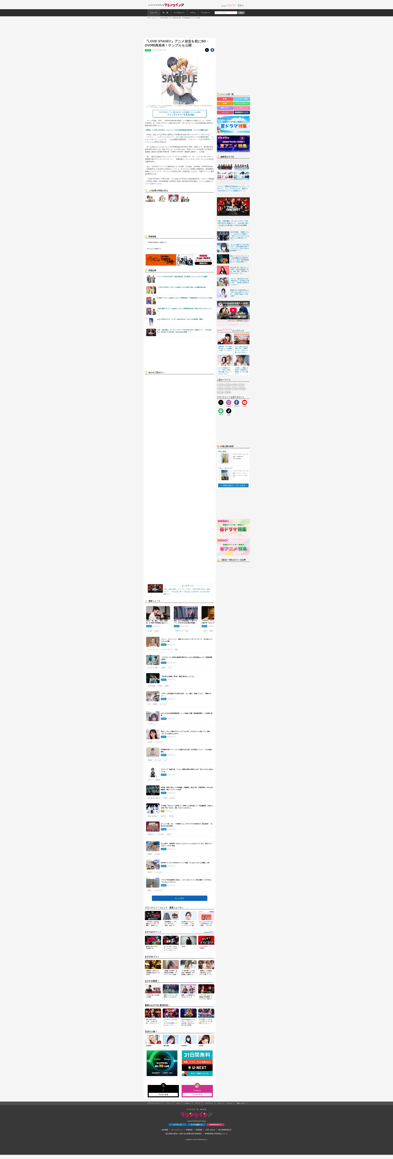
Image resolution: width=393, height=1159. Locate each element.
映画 (225, 99)
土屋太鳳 (220, 392)
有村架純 (220, 388)
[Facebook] (236, 402)
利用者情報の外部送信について (216, 1134)
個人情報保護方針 (225, 1130)
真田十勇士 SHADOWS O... (154, 798)
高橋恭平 (150, 854)
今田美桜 (163, 667)
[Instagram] (228, 402)
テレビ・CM (163, 704)
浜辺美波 (228, 385)
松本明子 (150, 872)
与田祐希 (228, 392)
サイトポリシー (177, 1130)
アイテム (229, 1103)
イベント (168, 1103)
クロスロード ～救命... (153, 667)
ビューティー (209, 1103)
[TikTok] (228, 410)
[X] (220, 402)
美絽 (187, 630)
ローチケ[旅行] (195, 1124)
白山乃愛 (150, 742)
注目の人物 (151, 1031)
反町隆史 (155, 704)
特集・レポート (241, 1103)
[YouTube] (244, 402)
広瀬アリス (163, 816)
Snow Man (171, 798)
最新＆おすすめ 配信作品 (157, 1005)
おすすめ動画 (152, 981)
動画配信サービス (241, 112)
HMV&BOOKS (214, 1124)
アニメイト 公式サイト (154, 248)
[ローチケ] (241, 5)
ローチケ (176, 1124)
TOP (148, 18)
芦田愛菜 (150, 760)
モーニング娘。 (160, 834)
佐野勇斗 (167, 685)
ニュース (154, 18)
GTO (149, 704)
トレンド (225, 112)
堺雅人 (211, 630)
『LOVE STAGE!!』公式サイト (157, 242)
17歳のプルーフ (179, 630)
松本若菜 (160, 685)
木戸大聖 (171, 816)
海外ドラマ (225, 108)
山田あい (150, 890)
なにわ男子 (157, 854)
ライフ (220, 1103)
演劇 (225, 103)
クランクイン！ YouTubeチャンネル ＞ (238, 321)
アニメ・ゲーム (241, 103)
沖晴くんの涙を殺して (153, 816)
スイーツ (197, 1103)
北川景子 (169, 834)
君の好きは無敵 (151, 685)
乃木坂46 (241, 385)
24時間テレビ (151, 834)
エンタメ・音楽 (241, 99)
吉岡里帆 (242, 388)
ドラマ (169, 667)
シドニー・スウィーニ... (153, 649)
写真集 (235, 385)
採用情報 (199, 1130)
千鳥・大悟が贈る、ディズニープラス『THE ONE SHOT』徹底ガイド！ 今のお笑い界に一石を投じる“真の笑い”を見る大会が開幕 (186, 591)
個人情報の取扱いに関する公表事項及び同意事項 (183, 1134)
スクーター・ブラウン (167, 649)
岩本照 (165, 798)
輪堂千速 (158, 779)
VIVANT (205, 630)
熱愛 (176, 649)
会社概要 (165, 1130)
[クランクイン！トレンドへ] (228, 5)
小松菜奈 (235, 388)
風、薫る (150, 630)
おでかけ (187, 1103)
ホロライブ (150, 779)
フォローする (163, 1094)
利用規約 (189, 1130)
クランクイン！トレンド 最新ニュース (164, 907)
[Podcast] (220, 410)
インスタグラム (151, 723)
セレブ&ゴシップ (241, 108)
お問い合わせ (210, 1130)
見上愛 (156, 630)
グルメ (178, 1103)
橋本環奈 (228, 388)
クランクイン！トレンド (154, 1103)
